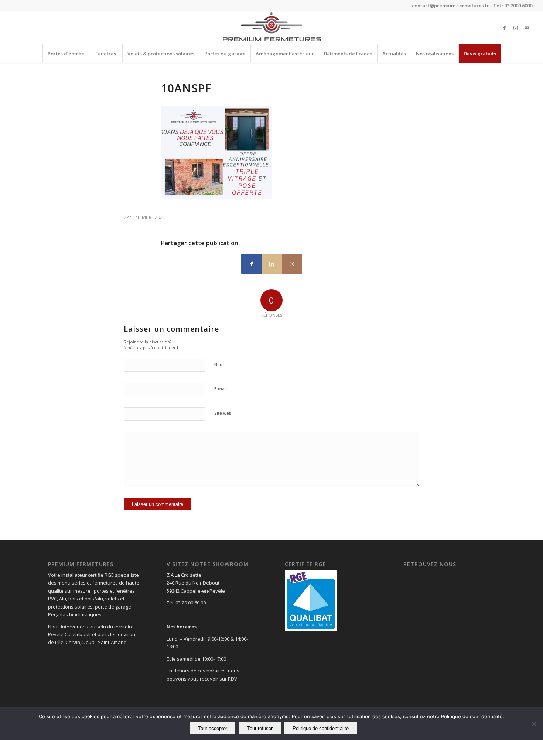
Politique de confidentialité (321, 728)
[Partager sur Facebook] (251, 264)
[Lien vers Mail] (526, 27)
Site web (223, 413)
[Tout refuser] (533, 723)
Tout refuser (260, 728)
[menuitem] (65, 53)
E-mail (220, 388)
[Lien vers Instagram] (515, 27)
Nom (219, 364)
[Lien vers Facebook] (504, 27)
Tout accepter (212, 728)
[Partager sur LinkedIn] (272, 264)
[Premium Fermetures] (271, 27)
